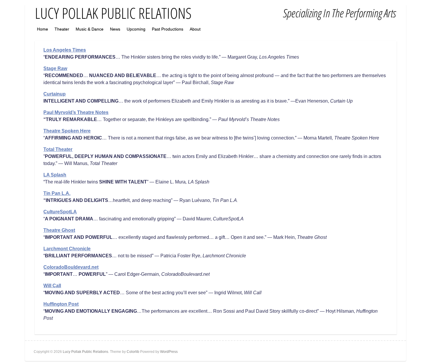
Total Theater (57, 149)
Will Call (52, 285)
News (115, 29)
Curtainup (54, 93)
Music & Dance (89, 29)
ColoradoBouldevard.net (71, 267)
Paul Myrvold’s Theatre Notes (75, 112)
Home (42, 29)
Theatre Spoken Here (67, 130)
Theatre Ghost (59, 230)
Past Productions (167, 29)
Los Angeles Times (64, 49)
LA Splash (54, 174)
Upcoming (136, 29)
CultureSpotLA (60, 211)
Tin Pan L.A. (56, 193)
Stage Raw (55, 68)
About (195, 29)
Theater (62, 29)
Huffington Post (61, 304)
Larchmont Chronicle (67, 248)
